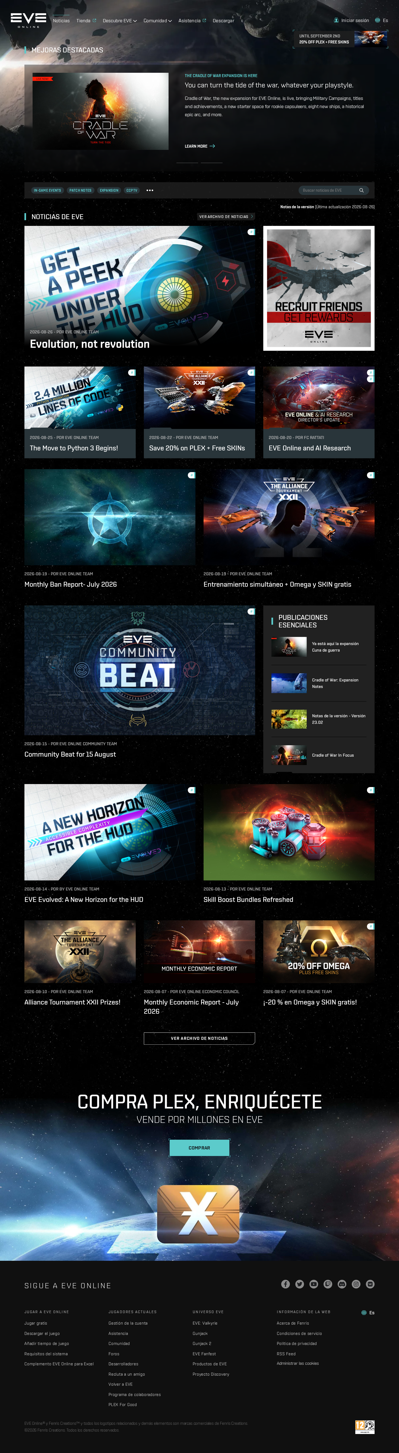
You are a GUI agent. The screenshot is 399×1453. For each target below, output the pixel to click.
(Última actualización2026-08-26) (327, 206)
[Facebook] (285, 1284)
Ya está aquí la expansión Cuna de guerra (335, 647)
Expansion (109, 190)
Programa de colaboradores (135, 1394)
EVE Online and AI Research (310, 448)
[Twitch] (328, 1284)
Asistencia (118, 1333)
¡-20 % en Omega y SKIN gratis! (310, 1002)
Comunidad (119, 1343)
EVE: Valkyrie (205, 1323)
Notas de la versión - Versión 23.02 (339, 719)
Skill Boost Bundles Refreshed (248, 899)
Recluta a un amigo (127, 1374)
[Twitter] (299, 1284)
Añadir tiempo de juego (46, 1343)
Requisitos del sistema (46, 1353)
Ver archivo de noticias (223, 216)
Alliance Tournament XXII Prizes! (72, 1002)
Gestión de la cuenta (128, 1323)
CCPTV (131, 190)
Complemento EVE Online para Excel (59, 1364)
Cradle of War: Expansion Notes (335, 683)
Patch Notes (80, 190)
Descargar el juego (42, 1333)
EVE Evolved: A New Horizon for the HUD (83, 899)
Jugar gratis (35, 1323)
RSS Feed (286, 1353)
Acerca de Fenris (293, 1323)
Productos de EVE (210, 1364)
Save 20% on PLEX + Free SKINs (197, 448)
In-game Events (47, 190)
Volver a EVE (121, 1384)
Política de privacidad (297, 1343)
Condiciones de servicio (299, 1333)
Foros (114, 1353)
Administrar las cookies (298, 1363)
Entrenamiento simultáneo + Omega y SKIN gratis (278, 584)
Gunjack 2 (202, 1343)
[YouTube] (313, 1284)
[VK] (370, 1284)
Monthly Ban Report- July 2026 (70, 584)
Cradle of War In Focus (333, 755)
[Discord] (342, 1284)
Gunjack (200, 1333)
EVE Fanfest (204, 1353)
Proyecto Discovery (211, 1374)
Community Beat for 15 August (70, 754)
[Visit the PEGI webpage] (365, 1427)
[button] (351, 20)
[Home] (28, 26)
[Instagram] (356, 1284)
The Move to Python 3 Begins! (74, 448)
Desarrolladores (123, 1364)
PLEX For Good (123, 1404)
